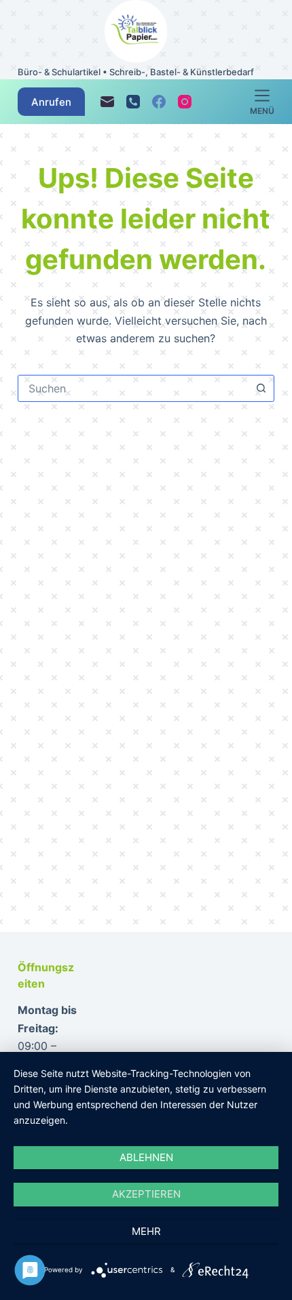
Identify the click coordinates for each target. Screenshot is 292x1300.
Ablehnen (146, 1157)
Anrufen (51, 102)
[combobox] (133, 388)
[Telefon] (133, 101)
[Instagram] (184, 101)
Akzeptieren (146, 1193)
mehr (146, 1231)
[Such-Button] (261, 388)
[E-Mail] (107, 101)
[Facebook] (159, 101)
